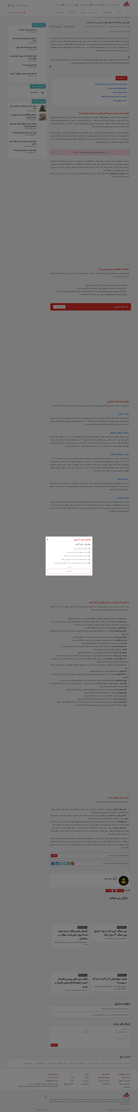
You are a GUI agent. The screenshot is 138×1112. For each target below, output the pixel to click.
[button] (70, 567)
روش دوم (69, 571)
